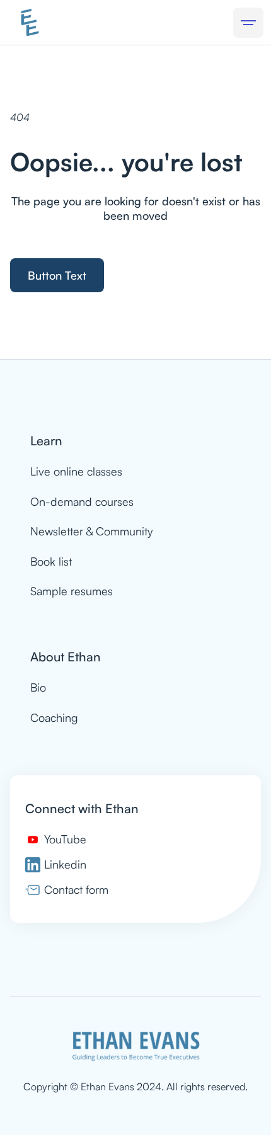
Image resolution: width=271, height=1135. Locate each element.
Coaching (54, 717)
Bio (38, 687)
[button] (248, 23)
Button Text (57, 275)
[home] (30, 22)
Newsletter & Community (91, 531)
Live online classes (76, 471)
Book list (51, 561)
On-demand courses (82, 501)
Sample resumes (71, 591)
